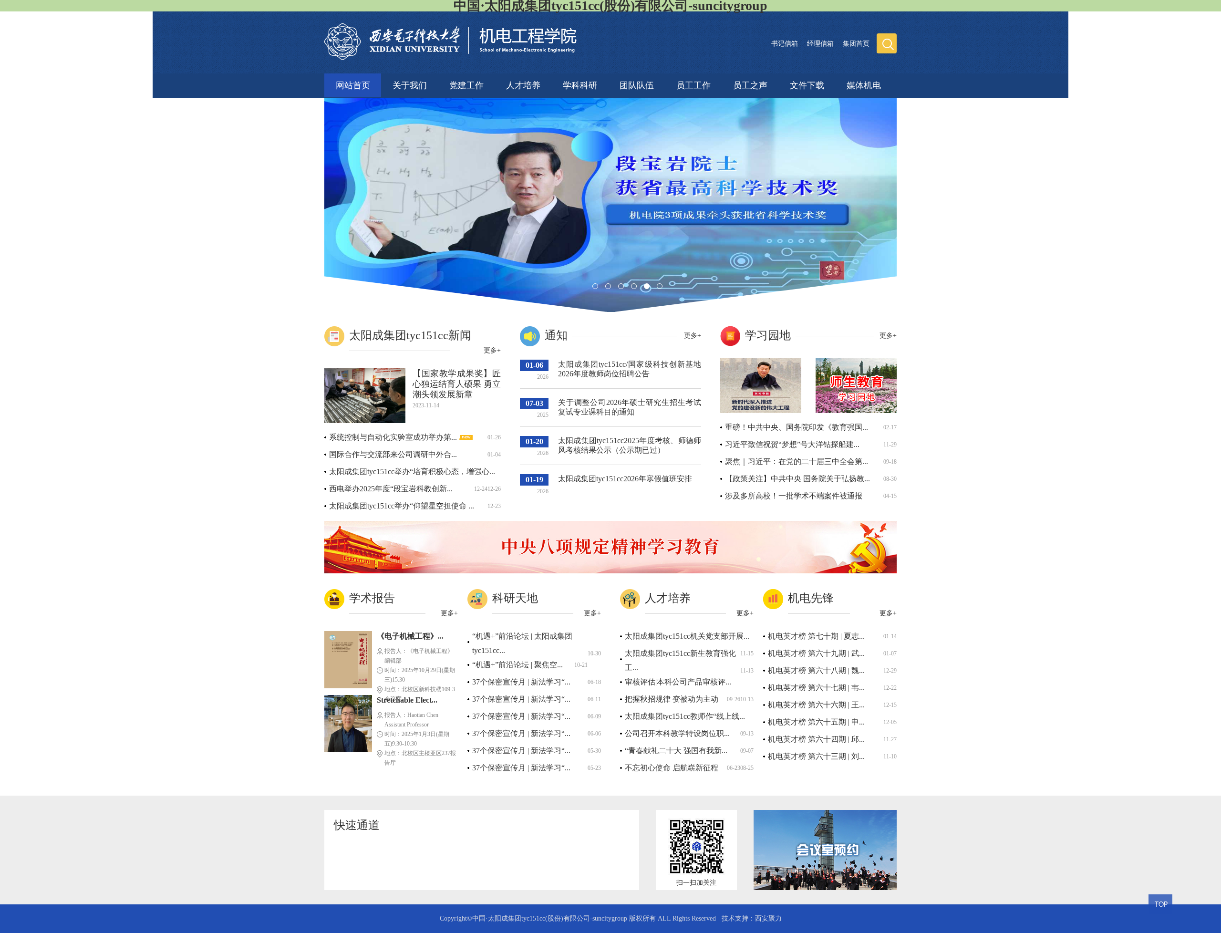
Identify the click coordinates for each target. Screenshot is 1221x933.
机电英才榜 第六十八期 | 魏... (816, 670)
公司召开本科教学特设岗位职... (677, 733)
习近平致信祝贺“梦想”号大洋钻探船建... (792, 444)
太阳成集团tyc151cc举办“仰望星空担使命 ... (401, 506)
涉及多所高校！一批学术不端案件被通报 (793, 496)
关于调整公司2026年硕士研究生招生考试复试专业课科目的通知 (629, 407)
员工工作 (693, 84)
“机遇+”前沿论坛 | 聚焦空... (517, 665)
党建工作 (466, 84)
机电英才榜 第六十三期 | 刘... (816, 756)
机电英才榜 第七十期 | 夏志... (816, 636)
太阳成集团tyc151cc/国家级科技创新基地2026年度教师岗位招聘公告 (629, 369)
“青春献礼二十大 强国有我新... (676, 750)
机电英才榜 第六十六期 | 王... (816, 705)
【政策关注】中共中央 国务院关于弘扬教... (797, 479)
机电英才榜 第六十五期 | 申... (816, 722)
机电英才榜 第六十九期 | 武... (816, 653)
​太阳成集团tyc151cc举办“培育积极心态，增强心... (412, 471)
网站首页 (353, 85)
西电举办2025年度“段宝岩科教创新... (391, 489)
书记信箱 (784, 43)
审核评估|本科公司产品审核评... (678, 682)
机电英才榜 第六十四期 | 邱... (816, 739)
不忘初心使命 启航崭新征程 (671, 768)
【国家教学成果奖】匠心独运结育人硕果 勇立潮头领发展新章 (457, 384)
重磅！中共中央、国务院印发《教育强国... (796, 427)
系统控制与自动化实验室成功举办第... (394, 437)
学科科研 (580, 84)
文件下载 (807, 84)
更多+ (492, 350)
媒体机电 (864, 84)
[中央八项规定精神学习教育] (610, 571)
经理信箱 (820, 43)
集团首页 (856, 43)
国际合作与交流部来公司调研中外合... (393, 454)
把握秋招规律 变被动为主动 (671, 699)
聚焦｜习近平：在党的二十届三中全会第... (796, 461)
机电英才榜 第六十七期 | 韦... (816, 688)
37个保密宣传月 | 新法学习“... (521, 682)
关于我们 (410, 84)
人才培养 (523, 84)
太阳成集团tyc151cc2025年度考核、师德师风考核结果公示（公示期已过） (629, 445)
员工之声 (750, 84)
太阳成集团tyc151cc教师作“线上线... (685, 716)
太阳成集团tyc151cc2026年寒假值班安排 (625, 479)
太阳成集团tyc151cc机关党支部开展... (687, 636)
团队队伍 (637, 84)
